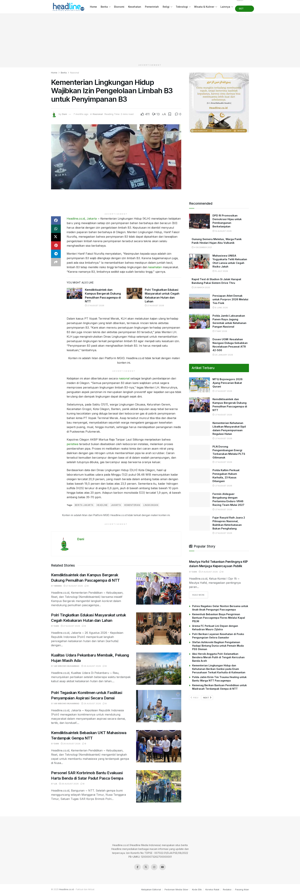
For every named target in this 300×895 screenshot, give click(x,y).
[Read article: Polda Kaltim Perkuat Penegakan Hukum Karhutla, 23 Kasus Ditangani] (199, 475)
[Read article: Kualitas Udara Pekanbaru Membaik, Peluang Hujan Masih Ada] (158, 669)
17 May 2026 (220, 331)
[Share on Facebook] (56, 220)
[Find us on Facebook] (137, 875)
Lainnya (225, 6)
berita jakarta (84, 505)
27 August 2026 (95, 305)
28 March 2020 (202, 287)
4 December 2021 (203, 247)
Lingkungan (150, 505)
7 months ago (80, 114)
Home (93, 6)
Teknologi (182, 6)
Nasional (74, 72)
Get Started (244, 9)
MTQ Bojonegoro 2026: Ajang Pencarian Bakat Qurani (227, 383)
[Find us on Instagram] (154, 875)
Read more (200, 594)
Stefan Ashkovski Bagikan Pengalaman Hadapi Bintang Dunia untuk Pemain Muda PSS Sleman (218, 646)
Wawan (58, 586)
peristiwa (72, 444)
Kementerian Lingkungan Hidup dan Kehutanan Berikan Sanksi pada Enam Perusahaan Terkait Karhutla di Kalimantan (218, 669)
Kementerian (132, 505)
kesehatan (155, 267)
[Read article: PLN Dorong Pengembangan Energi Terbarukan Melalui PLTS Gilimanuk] (199, 452)
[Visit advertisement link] (219, 102)
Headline (102, 505)
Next (206, 697)
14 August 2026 (223, 231)
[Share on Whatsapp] (56, 229)
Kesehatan (134, 6)
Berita (104, 6)
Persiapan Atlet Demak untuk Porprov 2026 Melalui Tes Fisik (230, 299)
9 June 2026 (221, 307)
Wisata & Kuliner (204, 6)
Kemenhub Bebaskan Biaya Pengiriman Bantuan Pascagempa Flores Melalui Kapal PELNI (218, 618)
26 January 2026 (223, 355)
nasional (124, 378)
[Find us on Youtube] (162, 875)
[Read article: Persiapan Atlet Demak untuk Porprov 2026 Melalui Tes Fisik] (199, 301)
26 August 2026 (92, 666)
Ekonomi (119, 6)
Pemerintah (152, 6)
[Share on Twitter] (56, 237)
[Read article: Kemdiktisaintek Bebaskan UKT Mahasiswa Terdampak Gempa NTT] (158, 746)
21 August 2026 (209, 572)
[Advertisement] (150, 38)
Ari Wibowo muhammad (66, 666)
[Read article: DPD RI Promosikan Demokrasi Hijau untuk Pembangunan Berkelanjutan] (199, 221)
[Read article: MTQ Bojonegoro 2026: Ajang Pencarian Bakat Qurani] (199, 384)
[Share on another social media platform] (56, 262)
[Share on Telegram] (56, 254)
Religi (166, 6)
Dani (64, 114)
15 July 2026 (221, 271)
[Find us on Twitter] (146, 875)
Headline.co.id (76, 218)
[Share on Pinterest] (56, 245)
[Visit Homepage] (68, 7)
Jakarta (92, 218)
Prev (196, 697)
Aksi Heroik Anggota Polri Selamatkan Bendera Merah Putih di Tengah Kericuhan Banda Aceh (218, 657)
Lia (55, 784)
